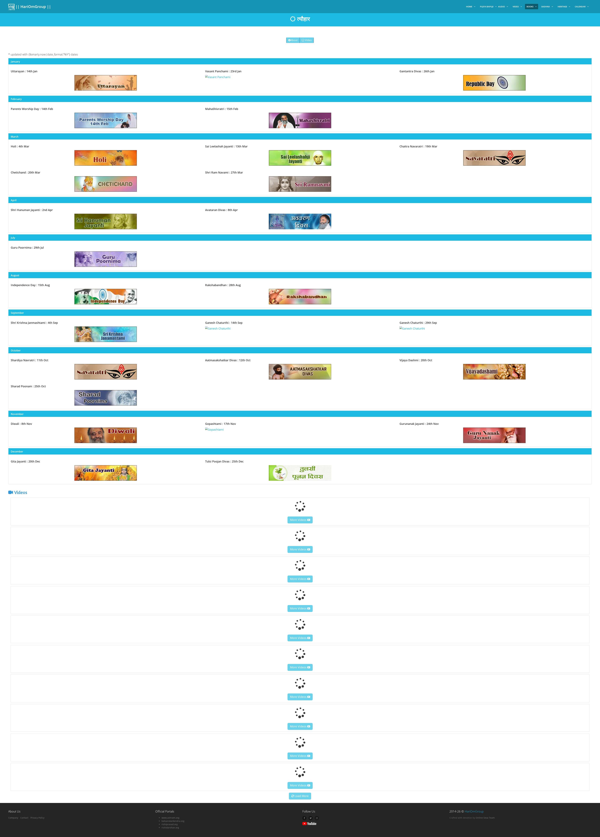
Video (516, 6)
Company (13, 817)
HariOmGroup (474, 811)
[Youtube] (309, 823)
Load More (301, 796)
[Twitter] (311, 818)
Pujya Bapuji (486, 6)
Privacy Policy (37, 817)
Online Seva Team (485, 817)
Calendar (580, 6)
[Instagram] (317, 818)
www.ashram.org (170, 817)
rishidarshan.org (170, 827)
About (294, 40)
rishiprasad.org (170, 824)
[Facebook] (304, 818)
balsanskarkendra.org (173, 821)
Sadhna (545, 6)
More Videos (298, 520)
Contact (24, 817)
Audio (501, 6)
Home (469, 6)
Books (530, 6)
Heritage (562, 6)
